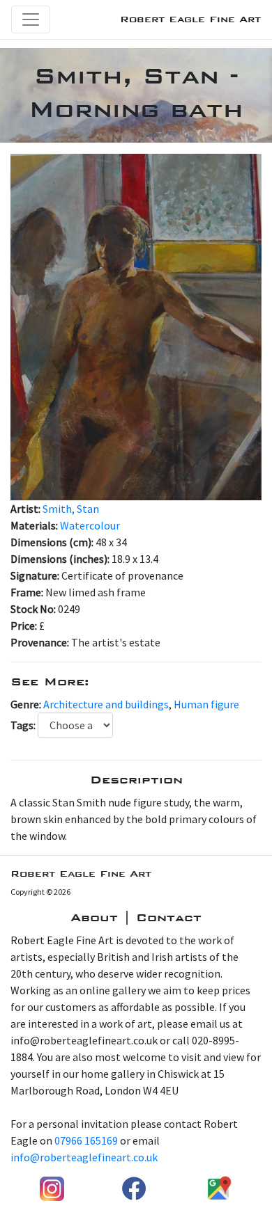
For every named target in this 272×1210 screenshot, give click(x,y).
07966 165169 (86, 1140)
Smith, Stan (71, 509)
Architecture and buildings (106, 704)
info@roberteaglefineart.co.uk (84, 1157)
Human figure (206, 704)
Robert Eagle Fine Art (190, 19)
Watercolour (90, 525)
